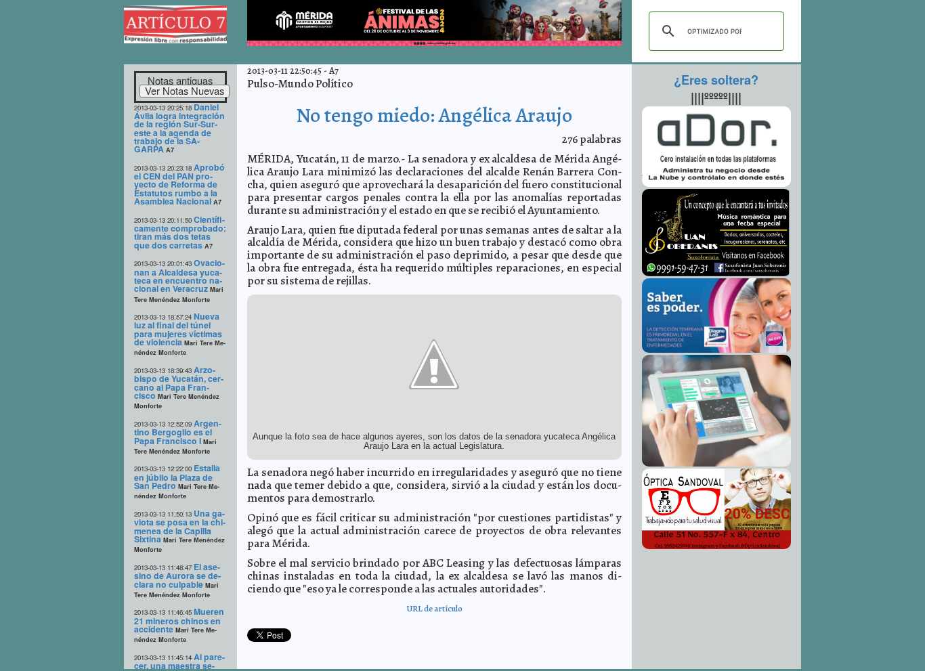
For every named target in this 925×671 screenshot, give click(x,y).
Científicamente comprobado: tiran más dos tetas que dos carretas (180, 232)
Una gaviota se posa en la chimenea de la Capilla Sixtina (179, 526)
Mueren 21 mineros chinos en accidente (179, 620)
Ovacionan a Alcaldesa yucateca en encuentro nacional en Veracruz (179, 276)
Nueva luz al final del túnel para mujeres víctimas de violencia (178, 329)
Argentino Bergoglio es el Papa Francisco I (177, 432)
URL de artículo (434, 608)
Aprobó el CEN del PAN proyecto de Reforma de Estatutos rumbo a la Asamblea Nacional (179, 184)
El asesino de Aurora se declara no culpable (177, 575)
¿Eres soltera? (716, 80)
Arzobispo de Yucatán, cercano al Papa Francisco (178, 383)
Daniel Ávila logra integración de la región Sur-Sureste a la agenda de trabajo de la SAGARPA (179, 128)
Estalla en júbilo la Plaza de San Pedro (177, 477)
